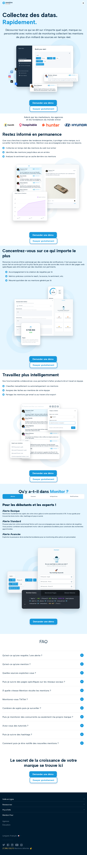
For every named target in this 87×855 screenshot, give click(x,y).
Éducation (6, 825)
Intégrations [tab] (54, 496)
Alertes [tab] (13, 496)
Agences (5, 821)
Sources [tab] (33, 496)
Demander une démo (43, 103)
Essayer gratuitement (43, 109)
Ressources (7, 804)
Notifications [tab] (74, 496)
